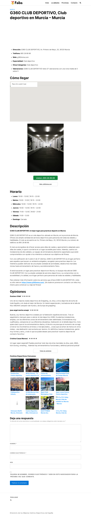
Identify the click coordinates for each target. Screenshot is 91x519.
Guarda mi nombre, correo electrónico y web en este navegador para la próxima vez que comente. (44, 475)
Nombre (13, 443)
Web (11, 462)
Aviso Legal (14, 497)
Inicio (47, 3)
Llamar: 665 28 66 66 (45, 178)
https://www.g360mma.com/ (33, 282)
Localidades (55, 3)
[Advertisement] (45, 34)
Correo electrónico (18, 453)
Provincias (65, 3)
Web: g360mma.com (45, 184)
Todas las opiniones (45, 351)
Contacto (74, 3)
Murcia (12, 9)
